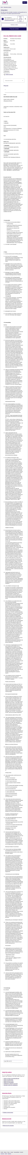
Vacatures (2, 1153)
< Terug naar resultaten (14, 28)
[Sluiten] (25, 18)
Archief (6, 1153)
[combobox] (14, 80)
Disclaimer (9, 1153)
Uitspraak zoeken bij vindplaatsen (11, 1085)
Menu (24, 2)
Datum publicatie (6, 44)
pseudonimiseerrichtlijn (9, 20)
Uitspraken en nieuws (7, 7)
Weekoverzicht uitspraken (8, 1125)
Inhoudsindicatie (7, 57)
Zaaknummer (6, 47)
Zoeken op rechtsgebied (9, 1082)
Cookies (11, 1152)
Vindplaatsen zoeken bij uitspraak (11, 1083)
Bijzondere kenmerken (6, 54)
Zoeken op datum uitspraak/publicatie (11, 1078)
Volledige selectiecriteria (8, 1112)
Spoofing (21, 1152)
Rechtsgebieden (7, 50)
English (2, 1152)
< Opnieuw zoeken (14, 24)
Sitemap (5, 1152)
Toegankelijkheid (16, 1152)
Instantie (5, 38)
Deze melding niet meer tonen (20, 18)
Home (2, 7)
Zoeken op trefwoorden (8, 1079)
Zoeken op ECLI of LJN (8, 1081)
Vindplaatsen (6, 71)
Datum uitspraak (6, 41)
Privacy (8, 1152)
